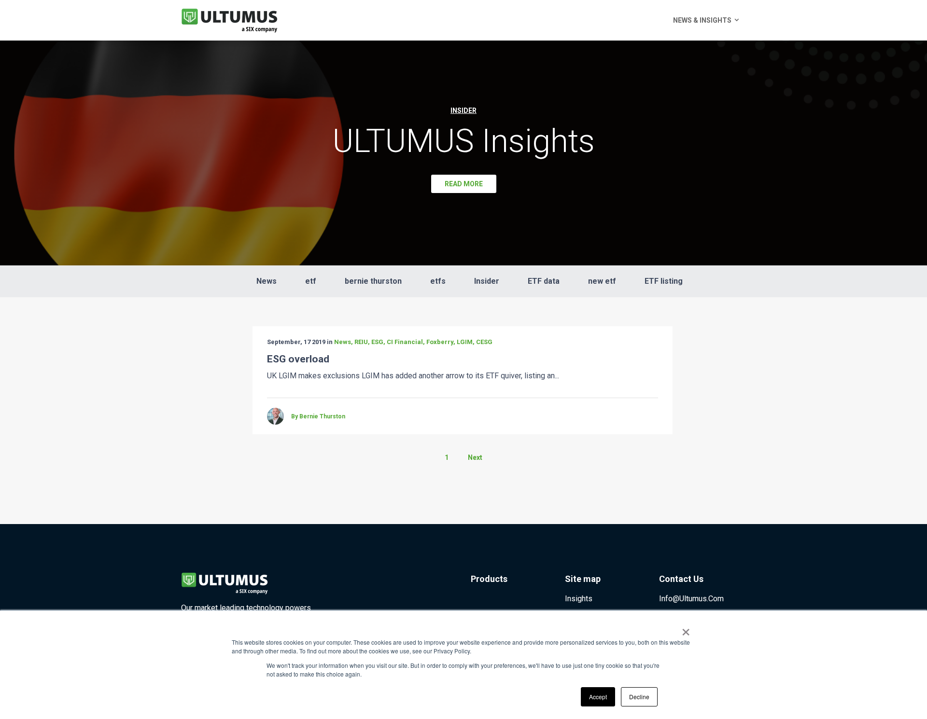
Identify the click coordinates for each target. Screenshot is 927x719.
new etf (602, 281)
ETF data (544, 281)
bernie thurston (373, 281)
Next (475, 457)
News (266, 281)
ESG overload (298, 359)
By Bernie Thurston (318, 416)
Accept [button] (598, 696)
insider (463, 110)
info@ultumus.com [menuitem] (691, 598)
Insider (486, 281)
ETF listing (664, 281)
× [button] (685, 628)
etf (310, 281)
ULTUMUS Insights (464, 141)
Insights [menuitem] (578, 598)
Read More (464, 184)
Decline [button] (639, 696)
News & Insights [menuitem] (702, 20)
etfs (438, 281)
